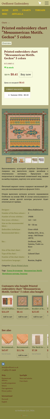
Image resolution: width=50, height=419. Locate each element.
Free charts (24, 381)
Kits (15, 10)
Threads (40, 10)
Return (4, 386)
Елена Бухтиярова (15, 270)
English (4, 402)
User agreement (7, 388)
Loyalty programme (9, 383)
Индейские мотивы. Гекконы (14, 273)
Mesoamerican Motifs (33, 270)
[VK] (3, 364)
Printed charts (22, 265)
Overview (6, 43)
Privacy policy (7, 391)
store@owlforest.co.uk (10, 367)
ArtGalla (17, 14)
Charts (26, 10)
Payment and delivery (6, 379)
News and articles (26, 378)
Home (5, 10)
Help (4, 375)
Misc (4, 14)
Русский (5, 399)
